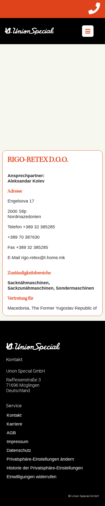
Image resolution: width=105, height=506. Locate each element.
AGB (11, 432)
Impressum (17, 441)
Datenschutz (19, 450)
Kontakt (14, 415)
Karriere (14, 424)
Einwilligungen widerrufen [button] (31, 476)
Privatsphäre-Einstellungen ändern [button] (40, 459)
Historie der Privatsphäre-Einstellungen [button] (45, 468)
